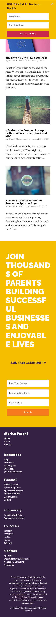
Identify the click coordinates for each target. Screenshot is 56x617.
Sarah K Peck (16, 60)
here (32, 603)
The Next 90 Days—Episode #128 (26, 57)
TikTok (7, 540)
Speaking (8, 556)
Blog (6, 459)
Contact (7, 444)
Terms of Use (18, 594)
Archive (7, 500)
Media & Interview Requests (16, 559)
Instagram (8, 534)
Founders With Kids (13, 515)
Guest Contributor (19, 139)
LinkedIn (8, 531)
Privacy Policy (21, 597)
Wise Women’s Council (14, 518)
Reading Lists (10, 466)
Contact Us (9, 565)
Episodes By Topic (12, 487)
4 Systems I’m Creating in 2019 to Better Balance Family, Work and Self (26, 133)
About (7, 441)
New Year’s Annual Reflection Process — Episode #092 (24, 202)
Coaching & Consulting (14, 562)
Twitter (7, 537)
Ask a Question (11, 497)
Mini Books (9, 469)
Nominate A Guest (12, 494)
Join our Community (13, 472)
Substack (8, 543)
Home (7, 438)
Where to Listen (11, 484)
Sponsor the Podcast (13, 491)
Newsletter (9, 463)
